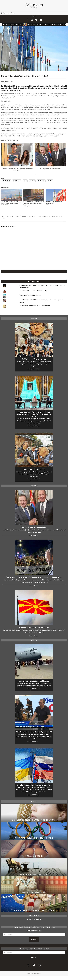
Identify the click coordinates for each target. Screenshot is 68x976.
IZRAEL (28, 216)
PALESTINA (34, 216)
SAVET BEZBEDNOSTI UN (54, 216)
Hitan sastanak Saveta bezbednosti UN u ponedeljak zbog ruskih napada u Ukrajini (33, 203)
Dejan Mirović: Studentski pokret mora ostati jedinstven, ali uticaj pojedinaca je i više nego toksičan (34, 577)
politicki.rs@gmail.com (34, 919)
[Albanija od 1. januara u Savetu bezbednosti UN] (56, 195)
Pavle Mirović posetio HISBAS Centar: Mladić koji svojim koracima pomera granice (17, 169)
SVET (17, 216)
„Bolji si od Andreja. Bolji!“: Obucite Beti (34, 469)
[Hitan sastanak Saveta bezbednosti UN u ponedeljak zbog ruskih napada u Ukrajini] (33, 195)
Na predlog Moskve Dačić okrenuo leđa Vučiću (50, 168)
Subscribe (34, 957)
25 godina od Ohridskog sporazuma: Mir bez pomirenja (34, 627)
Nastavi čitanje (34, 369)
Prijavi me (34, 939)
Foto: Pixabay (9, 81)
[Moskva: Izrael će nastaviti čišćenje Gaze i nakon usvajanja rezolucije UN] (11, 195)
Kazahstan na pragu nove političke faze (31, 295)
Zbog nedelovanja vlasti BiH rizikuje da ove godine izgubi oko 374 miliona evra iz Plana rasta (28, 24)
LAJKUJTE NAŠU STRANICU (34, 271)
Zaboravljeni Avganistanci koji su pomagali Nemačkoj (34, 681)
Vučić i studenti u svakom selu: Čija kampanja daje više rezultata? (34, 732)
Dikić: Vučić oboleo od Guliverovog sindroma (34, 359)
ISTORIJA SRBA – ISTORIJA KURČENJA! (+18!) (33, 291)
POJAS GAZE (43, 216)
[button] (64, 159)
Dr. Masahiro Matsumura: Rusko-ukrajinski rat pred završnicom (34, 785)
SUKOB (4, 218)
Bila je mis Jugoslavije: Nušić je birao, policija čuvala (35, 305)
